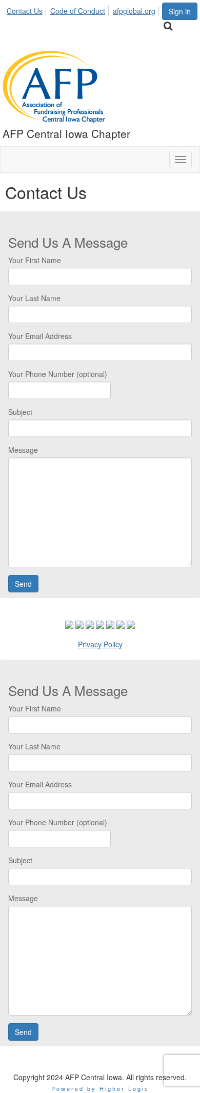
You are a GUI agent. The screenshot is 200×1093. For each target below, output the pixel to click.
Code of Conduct (77, 11)
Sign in (180, 11)
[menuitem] (27, 9)
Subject (20, 412)
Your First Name (34, 260)
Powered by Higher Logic (100, 1088)
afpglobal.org (134, 11)
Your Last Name (34, 298)
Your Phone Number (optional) (57, 374)
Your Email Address (40, 336)
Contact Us (25, 11)
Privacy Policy (100, 644)
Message (23, 450)
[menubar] (84, 9)
